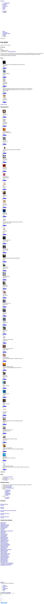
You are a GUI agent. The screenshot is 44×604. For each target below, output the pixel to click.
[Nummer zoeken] (4, 67)
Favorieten (5, 11)
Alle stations (5, 3)
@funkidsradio (7, 489)
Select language (3, 593)
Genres (4, 8)
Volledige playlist (3, 104)
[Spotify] (5, 68)
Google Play (7, 497)
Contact (4, 585)
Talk (8, 476)
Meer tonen (3, 471)
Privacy (4, 587)
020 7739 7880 (9, 485)
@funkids (7, 492)
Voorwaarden (5, 588)
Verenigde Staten (7, 2)
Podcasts (4, 4)
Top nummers (5, 6)
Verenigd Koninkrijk (6, 33)
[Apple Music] (4, 68)
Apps (4, 590)
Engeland (4, 34)
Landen (4, 7)
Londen (4, 35)
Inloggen (4, 12)
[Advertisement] (22, 22)
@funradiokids (7, 493)
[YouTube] (3, 68)
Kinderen (11, 476)
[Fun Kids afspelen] (0, 46)
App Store (7, 498)
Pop (6, 476)
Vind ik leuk (3, 47)
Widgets (4, 589)
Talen (4, 9)
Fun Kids (6, 495)
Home (4, 31)
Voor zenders (5, 586)
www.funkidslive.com (10, 487)
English (6, 479)
